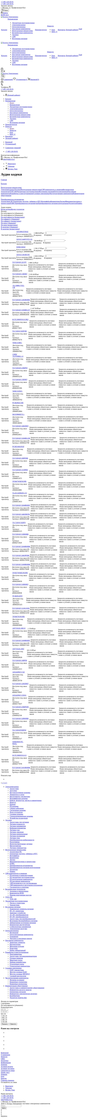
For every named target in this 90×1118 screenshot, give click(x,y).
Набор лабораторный (18, 950)
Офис (3, 1059)
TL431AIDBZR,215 (19, 493)
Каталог (4, 30)
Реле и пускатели (16, 812)
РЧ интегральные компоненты (21, 879)
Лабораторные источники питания (23, 923)
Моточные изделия (17, 946)
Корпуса (13, 802)
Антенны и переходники (19, 891)
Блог (53, 30)
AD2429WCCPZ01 (19, 695)
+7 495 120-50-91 (7, 2)
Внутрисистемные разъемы (20, 793)
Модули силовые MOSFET (20, 974)
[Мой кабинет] (2, 69)
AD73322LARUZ (18, 628)
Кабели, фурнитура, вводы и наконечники (25, 800)
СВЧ (13, 37)
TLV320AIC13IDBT (19, 274)
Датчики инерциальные (19, 834)
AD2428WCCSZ (18, 672)
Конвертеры (55, 201)
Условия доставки (7, 1068)
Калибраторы (15, 996)
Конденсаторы (15, 944)
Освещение (14, 936)
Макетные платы (16, 960)
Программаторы (16, 954)
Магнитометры (15, 846)
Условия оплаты (7, 1066)
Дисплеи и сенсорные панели (21, 938)
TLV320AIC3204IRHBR (21, 546)
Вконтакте (12, 164)
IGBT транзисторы (17, 970)
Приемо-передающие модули (21, 895)
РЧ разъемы (14, 806)
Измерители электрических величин (23, 994)
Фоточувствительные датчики (21, 844)
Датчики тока (15, 838)
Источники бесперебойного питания (23, 921)
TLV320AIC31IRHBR (20, 534)
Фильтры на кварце (17, 980)
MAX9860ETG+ (18, 414)
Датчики (15, 35)
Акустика (13, 791)
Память (79, 203)
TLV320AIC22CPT (19, 262)
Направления (13, 19)
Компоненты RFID (17, 893)
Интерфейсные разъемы (19, 798)
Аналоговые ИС (7, 201)
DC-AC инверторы (17, 911)
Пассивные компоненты (21, 29)
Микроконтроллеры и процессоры (22, 862)
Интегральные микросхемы (22, 31)
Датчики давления (16, 832)
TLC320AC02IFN (19, 523)
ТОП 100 (13, 899)
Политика (4, 1061)
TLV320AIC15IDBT (19, 379)
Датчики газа (15, 830)
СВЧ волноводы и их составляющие (23, 883)
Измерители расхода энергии (21, 990)
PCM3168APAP (18, 447)
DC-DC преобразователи (19, 917)
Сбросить (13, 1024)
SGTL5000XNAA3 (19, 755)
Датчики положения (17, 836)
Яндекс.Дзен (12, 169)
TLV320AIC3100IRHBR (21, 564)
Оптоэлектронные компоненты (21, 934)
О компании (5, 1055)
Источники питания (19, 39)
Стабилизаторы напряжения (20, 927)
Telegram (11, 166)
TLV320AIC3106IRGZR (21, 438)
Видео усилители (17, 209)
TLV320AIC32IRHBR (20, 718)
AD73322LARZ (18, 649)
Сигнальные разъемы (18, 810)
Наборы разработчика (18, 962)
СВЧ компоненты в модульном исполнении (26, 885)
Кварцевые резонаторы (18, 984)
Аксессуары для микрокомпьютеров (23, 956)
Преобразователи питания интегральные (53, 203)
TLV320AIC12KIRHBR (21, 300)
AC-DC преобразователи (19, 915)
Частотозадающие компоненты (61, 193)
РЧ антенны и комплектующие (21, 875)
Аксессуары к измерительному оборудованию (27, 988)
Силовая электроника (41, 193)
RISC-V (54, 32)
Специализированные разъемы (21, 816)
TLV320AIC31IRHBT (20, 584)
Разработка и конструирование (21, 193)
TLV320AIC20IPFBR (20, 458)
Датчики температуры (18, 848)
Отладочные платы (17, 964)
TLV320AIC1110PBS (20, 470)
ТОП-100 (13, 191)
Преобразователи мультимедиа (26, 203)
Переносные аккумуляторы (20, 925)
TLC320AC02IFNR (19, 331)
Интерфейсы (46, 201)
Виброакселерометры (18, 828)
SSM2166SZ (20, 247)
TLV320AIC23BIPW (20, 368)
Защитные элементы (17, 942)
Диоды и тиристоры (17, 903)
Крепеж (12, 804)
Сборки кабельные (17, 808)
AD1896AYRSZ (22, 232)
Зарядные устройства (18, 913)
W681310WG (17, 391)
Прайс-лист (5, 1072)
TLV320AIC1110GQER (21, 608)
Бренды (4, 1078)
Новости (50, 26)
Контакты (61, 30)
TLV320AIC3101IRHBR (21, 768)
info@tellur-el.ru (9, 159)
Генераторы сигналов (18, 992)
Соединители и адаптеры (19, 887)
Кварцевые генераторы (18, 982)
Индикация (14, 933)
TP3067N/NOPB (18, 617)
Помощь (4, 1065)
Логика (62, 201)
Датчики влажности (17, 824)
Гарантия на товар (8, 1070)
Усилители (73, 203)
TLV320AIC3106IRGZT (21, 310)
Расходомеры (15, 842)
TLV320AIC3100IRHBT (21, 640)
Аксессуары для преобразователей (22, 919)
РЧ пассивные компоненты (20, 881)
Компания (4, 1053)
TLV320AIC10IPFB (19, 660)
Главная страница (7, 1080)
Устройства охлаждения (19, 818)
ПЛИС (12, 203)
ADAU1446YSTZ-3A (24, 239)
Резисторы (14, 948)
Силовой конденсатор (18, 976)
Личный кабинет (72, 30)
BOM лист (5, 15)
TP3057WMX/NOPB (20, 573)
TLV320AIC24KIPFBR (20, 555)
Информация (6, 1063)
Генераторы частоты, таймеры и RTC (27, 201)
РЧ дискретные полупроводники (22, 877)
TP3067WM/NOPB (19, 481)
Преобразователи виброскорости (22, 840)
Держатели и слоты (17, 794)
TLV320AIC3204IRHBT (21, 505)
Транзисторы (14, 905)
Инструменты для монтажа (20, 796)
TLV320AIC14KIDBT (20, 426)
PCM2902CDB (17, 403)
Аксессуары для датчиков (19, 822)
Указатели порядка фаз (18, 998)
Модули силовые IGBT (18, 972)
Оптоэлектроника (18, 27)
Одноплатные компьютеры (20, 966)
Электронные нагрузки (18, 929)
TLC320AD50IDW (19, 730)
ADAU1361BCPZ (23, 255)
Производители (41, 30)
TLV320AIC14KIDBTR (21, 514)
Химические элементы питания (21, 909)
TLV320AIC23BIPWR (20, 707)
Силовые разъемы (16, 814)
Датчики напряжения (18, 826)
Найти (4, 1108)
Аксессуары (14, 789)
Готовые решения (16, 958)
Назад (12, 103)
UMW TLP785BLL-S (18, 355)
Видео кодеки (6, 209)
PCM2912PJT (17, 596)
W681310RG (17, 343)
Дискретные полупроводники (23, 23)
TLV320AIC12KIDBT (20, 684)
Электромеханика (18, 25)
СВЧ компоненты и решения (52, 190)
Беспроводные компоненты (22, 33)
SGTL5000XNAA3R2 (20, 319)
